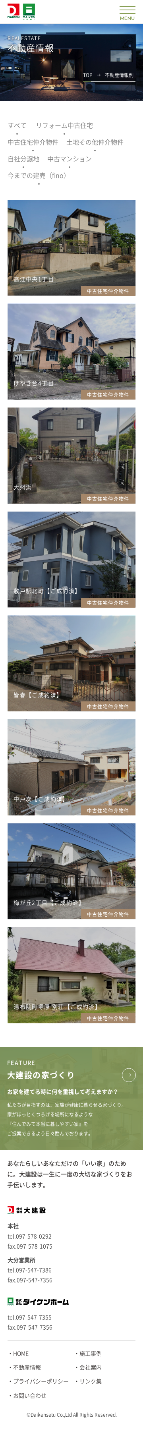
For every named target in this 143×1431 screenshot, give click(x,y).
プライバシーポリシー (41, 1381)
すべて (17, 125)
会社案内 (90, 1367)
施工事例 (90, 1353)
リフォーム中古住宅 (64, 125)
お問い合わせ (29, 1395)
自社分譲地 (23, 159)
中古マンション (69, 159)
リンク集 (90, 1381)
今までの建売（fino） (39, 175)
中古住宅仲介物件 (33, 142)
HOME (21, 1353)
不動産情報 (27, 1367)
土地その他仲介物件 (95, 142)
